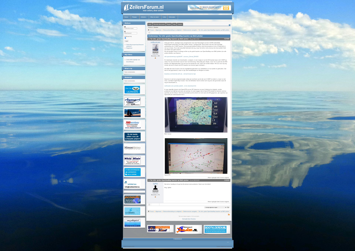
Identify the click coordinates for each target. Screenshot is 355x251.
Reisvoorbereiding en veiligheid (172, 30)
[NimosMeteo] (132, 152)
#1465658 (226, 180)
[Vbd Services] (132, 128)
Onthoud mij (128, 36)
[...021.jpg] (196, 132)
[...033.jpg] (196, 173)
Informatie (172, 17)
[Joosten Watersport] (187, 232)
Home (126, 17)
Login (126, 41)
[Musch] (132, 226)
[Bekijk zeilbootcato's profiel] (155, 51)
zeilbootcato (155, 42)
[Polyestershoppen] (132, 175)
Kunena (193, 219)
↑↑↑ (228, 242)
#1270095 (226, 39)
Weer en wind (154, 17)
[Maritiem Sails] (132, 140)
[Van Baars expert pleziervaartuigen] (132, 214)
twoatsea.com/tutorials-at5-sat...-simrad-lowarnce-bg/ (180, 74)
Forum (134, 17)
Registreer (129, 48)
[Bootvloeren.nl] (215, 232)
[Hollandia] (132, 116)
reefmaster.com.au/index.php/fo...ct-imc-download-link (180, 86)
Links (164, 17)
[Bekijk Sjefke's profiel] (155, 189)
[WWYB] (132, 164)
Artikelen (143, 17)
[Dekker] (209, 10)
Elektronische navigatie (190, 30)
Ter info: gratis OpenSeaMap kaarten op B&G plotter (214, 30)
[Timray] (132, 105)
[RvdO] (132, 93)
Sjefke (155, 184)
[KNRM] (159, 231)
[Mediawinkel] (132, 187)
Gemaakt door (186, 219)
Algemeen (159, 30)
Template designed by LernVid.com (224, 246)
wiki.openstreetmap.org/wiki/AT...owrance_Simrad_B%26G (181, 56)
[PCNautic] (132, 203)
